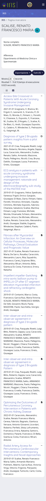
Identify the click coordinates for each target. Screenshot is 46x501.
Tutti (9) (37, 72)
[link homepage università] (29, 5)
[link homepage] (9, 5)
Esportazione (22, 72)
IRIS (3, 20)
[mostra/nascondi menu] (43, 4)
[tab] (7, 90)
